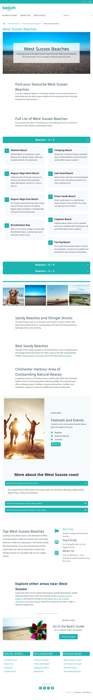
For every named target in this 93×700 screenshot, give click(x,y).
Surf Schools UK (10, 660)
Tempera (77, 692)
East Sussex (48, 599)
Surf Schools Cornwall (72, 664)
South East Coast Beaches (31, 24)
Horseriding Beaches (72, 671)
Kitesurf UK (8, 664)
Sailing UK (8, 667)
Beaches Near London (73, 660)
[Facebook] (83, 1)
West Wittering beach (62, 356)
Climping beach (28, 356)
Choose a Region (68, 636)
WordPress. (87, 692)
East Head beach (43, 356)
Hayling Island (34, 602)
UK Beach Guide (13, 24)
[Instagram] (91, 1)
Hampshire (19, 602)
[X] (85, 1)
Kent (56, 599)
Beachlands (38, 671)
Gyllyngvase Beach (41, 667)
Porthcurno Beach (41, 660)
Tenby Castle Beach (42, 664)
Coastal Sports (10, 671)
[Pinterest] (88, 1)
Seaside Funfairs (70, 667)
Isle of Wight (63, 599)
